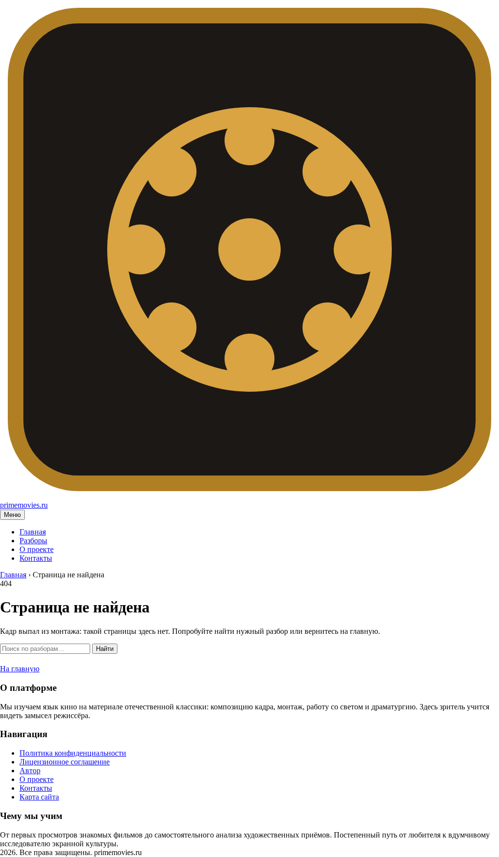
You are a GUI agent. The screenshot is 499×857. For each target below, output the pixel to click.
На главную (19, 669)
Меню (12, 514)
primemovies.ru (24, 505)
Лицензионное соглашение (64, 762)
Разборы (33, 540)
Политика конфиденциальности (72, 753)
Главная (32, 532)
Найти (105, 648)
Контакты (35, 558)
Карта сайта (39, 797)
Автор (29, 770)
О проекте (36, 549)
